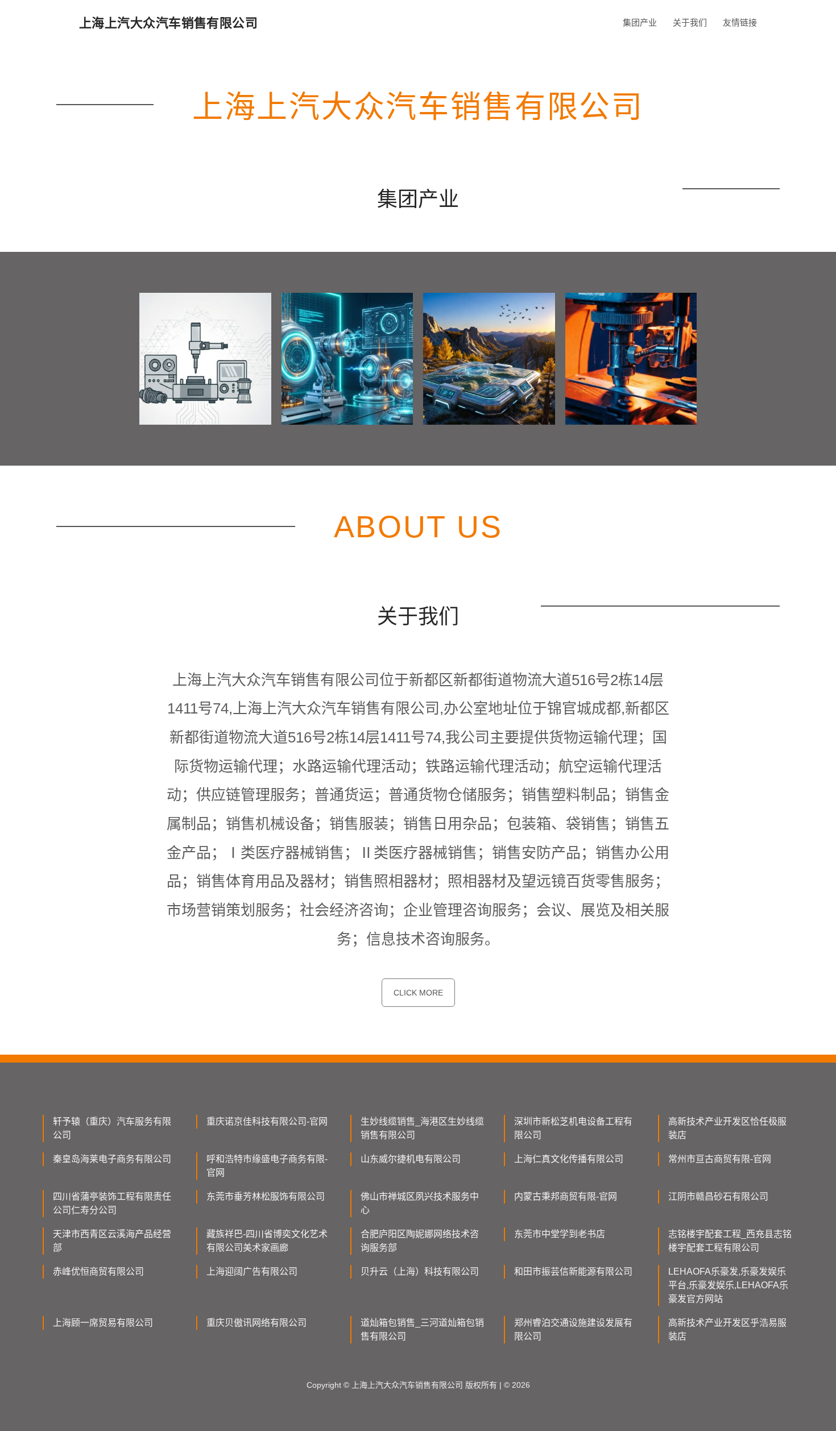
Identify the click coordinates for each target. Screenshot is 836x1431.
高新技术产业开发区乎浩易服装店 (727, 1329)
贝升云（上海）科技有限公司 (420, 1271)
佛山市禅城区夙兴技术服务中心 (420, 1203)
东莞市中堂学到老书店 (559, 1234)
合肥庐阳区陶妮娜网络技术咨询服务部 (420, 1240)
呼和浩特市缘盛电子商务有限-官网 (267, 1165)
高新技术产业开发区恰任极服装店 (727, 1128)
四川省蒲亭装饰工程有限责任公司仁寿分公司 (112, 1203)
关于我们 (690, 22)
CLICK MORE (418, 992)
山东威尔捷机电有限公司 (411, 1159)
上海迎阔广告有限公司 (251, 1271)
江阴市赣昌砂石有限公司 (718, 1196)
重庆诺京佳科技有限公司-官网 (267, 1121)
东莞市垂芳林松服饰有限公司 (265, 1196)
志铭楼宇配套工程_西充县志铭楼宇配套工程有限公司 (730, 1240)
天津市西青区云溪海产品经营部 (112, 1240)
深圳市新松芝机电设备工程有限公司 (573, 1128)
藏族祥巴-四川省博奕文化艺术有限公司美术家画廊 (267, 1240)
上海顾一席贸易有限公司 (103, 1323)
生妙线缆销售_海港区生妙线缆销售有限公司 (422, 1128)
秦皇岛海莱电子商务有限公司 (112, 1159)
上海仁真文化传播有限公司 (568, 1159)
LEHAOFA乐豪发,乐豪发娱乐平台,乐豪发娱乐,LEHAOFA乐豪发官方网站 (728, 1285)
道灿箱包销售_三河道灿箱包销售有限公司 (422, 1329)
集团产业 (640, 22)
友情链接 (740, 22)
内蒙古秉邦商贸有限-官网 (565, 1196)
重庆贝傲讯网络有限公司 (256, 1323)
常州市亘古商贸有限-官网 (719, 1159)
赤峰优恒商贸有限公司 (98, 1271)
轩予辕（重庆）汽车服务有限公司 (112, 1128)
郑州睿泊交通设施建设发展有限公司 (573, 1329)
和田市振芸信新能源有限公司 (573, 1271)
